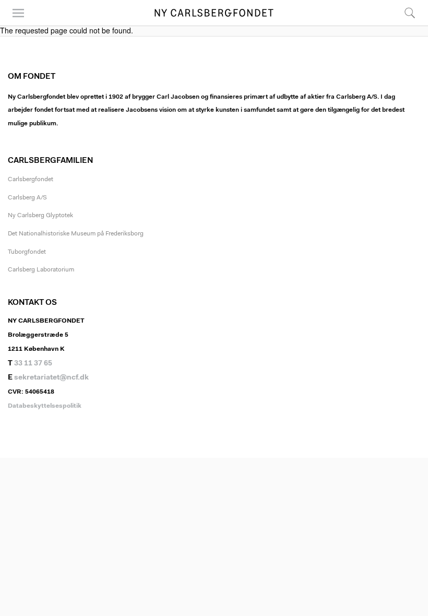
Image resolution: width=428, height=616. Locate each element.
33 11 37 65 (33, 364)
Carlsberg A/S (27, 198)
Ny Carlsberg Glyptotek (40, 215)
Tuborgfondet (27, 252)
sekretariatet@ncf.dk (51, 378)
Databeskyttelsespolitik (44, 406)
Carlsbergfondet (30, 179)
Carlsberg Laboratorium (41, 270)
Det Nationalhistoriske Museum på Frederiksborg (76, 234)
